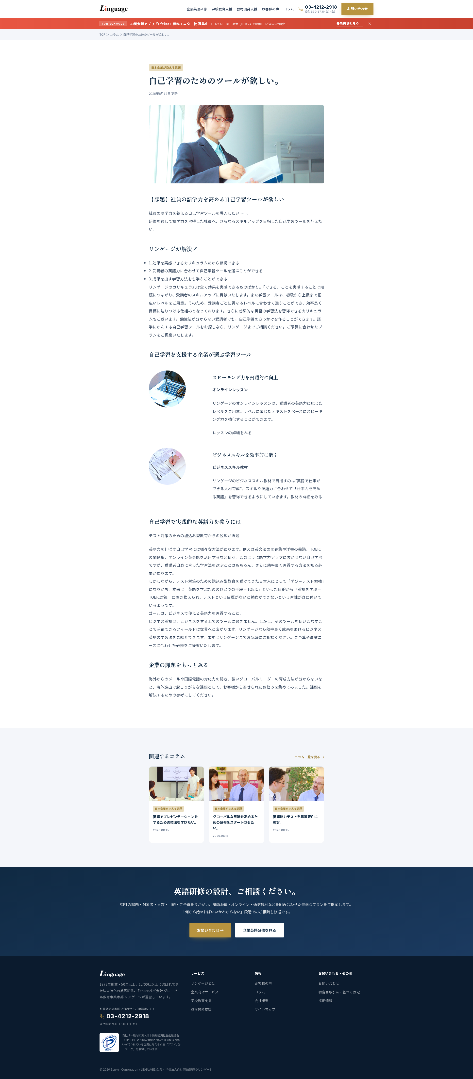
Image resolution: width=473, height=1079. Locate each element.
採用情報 (325, 1000)
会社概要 (262, 1000)
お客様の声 (270, 8)
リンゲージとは (203, 983)
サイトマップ (265, 1009)
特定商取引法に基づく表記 (339, 991)
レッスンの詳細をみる (232, 432)
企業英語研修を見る (259, 930)
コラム (289, 8)
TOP (102, 34)
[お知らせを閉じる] (369, 24)
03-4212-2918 (127, 1016)
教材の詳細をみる (306, 496)
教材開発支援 (247, 8)
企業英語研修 (196, 8)
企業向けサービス (205, 991)
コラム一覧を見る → (309, 757)
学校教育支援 (222, 8)
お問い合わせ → (210, 930)
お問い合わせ (357, 8)
